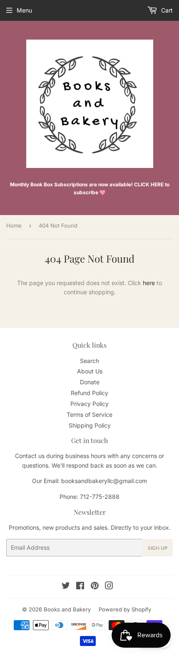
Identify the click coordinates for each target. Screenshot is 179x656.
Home (14, 225)
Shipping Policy (90, 425)
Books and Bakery (67, 609)
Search (89, 360)
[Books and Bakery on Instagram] (109, 586)
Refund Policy (89, 392)
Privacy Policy (89, 403)
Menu (24, 10)
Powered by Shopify (125, 609)
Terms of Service (89, 414)
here (149, 282)
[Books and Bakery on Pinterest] (94, 586)
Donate (89, 382)
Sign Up (157, 548)
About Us (89, 371)
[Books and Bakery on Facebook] (80, 586)
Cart (166, 10)
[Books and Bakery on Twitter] (66, 586)
